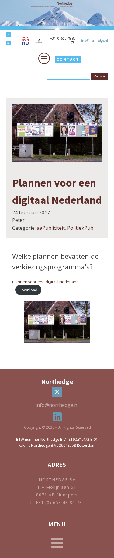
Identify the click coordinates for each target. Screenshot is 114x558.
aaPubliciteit (51, 228)
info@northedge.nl (94, 40)
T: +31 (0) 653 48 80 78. (57, 502)
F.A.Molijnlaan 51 (57, 487)
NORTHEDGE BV (57, 479)
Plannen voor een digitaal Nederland (45, 281)
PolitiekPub (80, 228)
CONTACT (68, 59)
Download (28, 290)
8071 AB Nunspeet (57, 494)
